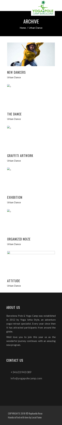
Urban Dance (14, 77)
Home (23, 27)
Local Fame (37, 417)
